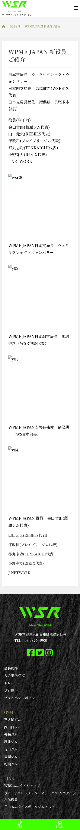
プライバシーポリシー (21, 697)
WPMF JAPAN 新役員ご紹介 (42, 26)
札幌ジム (10, 764)
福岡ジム (10, 756)
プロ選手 (11, 690)
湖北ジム (10, 741)
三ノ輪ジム (12, 719)
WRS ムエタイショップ (22, 785)
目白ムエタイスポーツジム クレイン (31, 806)
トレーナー (12, 682)
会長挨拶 (11, 668)
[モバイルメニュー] (76, 8)
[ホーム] (3, 26)
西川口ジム (12, 727)
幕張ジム (10, 734)
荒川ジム (10, 749)
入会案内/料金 (15, 675)
